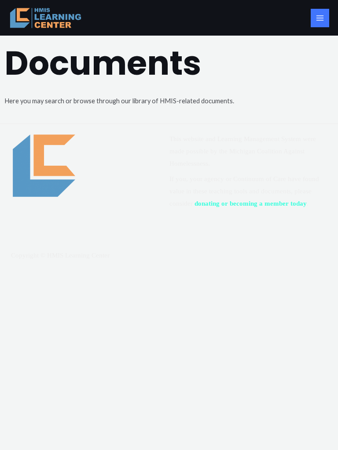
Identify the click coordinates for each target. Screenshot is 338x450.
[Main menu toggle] (320, 18)
